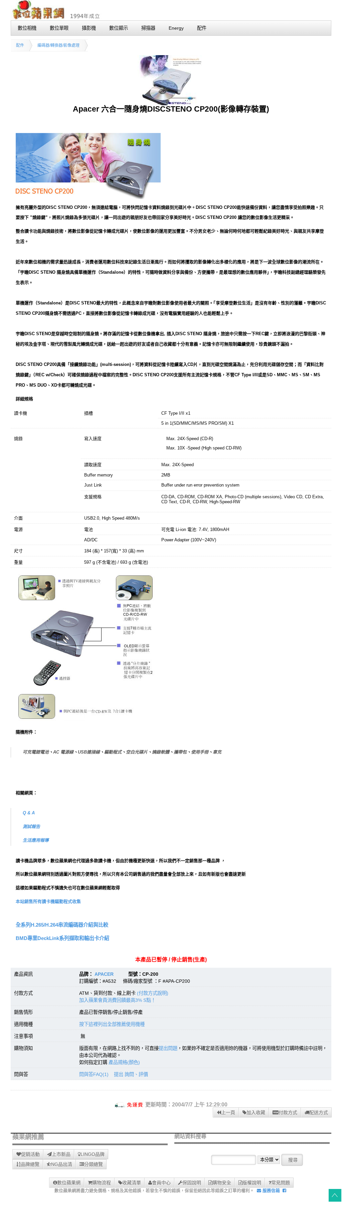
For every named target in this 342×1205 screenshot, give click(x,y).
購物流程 (101, 1182)
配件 (20, 45)
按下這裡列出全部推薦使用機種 (112, 1024)
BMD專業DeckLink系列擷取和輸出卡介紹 (62, 938)
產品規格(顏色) (124, 1062)
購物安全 (221, 1182)
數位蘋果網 (68, 1182)
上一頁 (228, 1112)
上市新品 (61, 1154)
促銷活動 (30, 1154)
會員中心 (161, 1182)
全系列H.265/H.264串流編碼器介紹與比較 (62, 925)
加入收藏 (255, 1112)
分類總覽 (93, 1164)
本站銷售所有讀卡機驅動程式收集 (48, 901)
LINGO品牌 (92, 1154)
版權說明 (251, 1182)
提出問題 (168, 1048)
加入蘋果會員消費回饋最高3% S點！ (117, 1000)
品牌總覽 (30, 1164)
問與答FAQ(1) (94, 1074)
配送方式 (318, 1112)
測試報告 (31, 826)
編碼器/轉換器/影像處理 (58, 45)
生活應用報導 (36, 840)
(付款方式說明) (152, 993)
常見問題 (280, 1182)
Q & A (29, 812)
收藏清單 (131, 1182)
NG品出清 (61, 1164)
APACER (104, 974)
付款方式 (288, 1112)
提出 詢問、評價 (131, 1074)
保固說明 (191, 1182)
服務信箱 (270, 1190)
